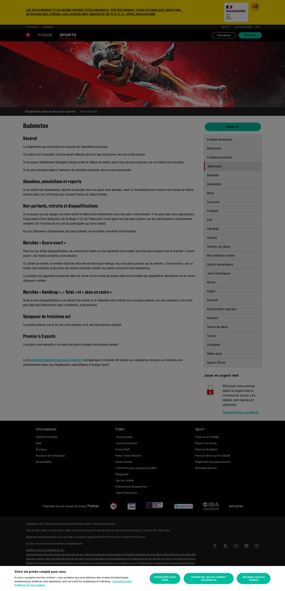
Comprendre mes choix (165, 578)
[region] (142, 578)
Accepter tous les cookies (254, 578)
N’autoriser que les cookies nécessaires (208, 578)
